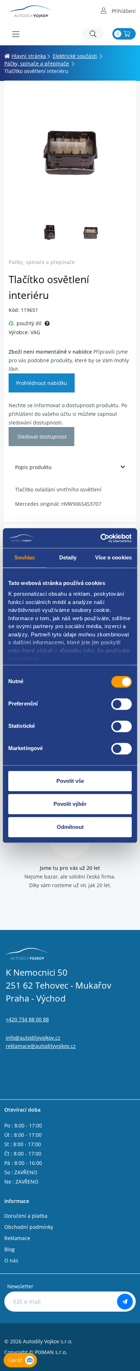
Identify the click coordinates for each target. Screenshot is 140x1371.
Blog (9, 1249)
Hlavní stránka (28, 56)
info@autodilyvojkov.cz (33, 1037)
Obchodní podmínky (28, 1227)
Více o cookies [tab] (113, 557)
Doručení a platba (25, 1215)
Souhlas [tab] (24, 557)
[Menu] (15, 34)
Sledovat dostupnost (41, 436)
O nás (11, 1260)
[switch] (121, 704)
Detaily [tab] (68, 557)
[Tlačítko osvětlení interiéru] (70, 150)
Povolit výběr (70, 804)
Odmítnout (70, 827)
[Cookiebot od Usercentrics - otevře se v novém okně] (101, 538)
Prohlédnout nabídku (41, 383)
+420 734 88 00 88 (27, 1019)
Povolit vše (70, 781)
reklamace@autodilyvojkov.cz (41, 1046)
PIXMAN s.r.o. (51, 1352)
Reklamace (17, 1238)
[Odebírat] (125, 1301)
